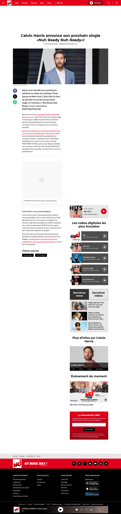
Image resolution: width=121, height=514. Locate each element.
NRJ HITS (87, 212)
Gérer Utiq (86, 504)
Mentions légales (39, 504)
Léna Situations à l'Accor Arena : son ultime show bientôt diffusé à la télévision (96, 326)
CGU (48, 504)
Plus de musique (100, 509)
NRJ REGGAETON (89, 257)
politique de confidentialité (92, 436)
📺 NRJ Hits (59, 3)
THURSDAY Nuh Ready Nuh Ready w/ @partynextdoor (40, 200)
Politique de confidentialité (72, 504)
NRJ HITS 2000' (88, 268)
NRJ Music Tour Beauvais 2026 (81, 405)
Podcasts (34, 3)
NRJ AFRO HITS (88, 279)
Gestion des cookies (97, 504)
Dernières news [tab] (79, 294)
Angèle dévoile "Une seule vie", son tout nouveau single (96, 305)
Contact (29, 504)
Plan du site (21, 504)
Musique (25, 3)
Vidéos (49, 3)
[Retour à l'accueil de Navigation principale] (9, 2)
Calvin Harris (45, 204)
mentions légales (81, 436)
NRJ (84, 235)
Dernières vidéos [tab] (98, 294)
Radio (17, 3)
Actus (42, 3)
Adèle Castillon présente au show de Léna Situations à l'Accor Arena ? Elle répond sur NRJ (96, 317)
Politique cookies (57, 504)
